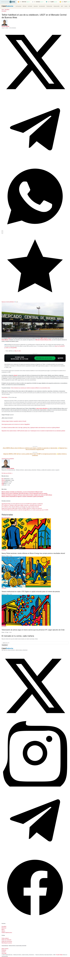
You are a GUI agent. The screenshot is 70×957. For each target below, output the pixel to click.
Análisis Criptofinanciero (7, 932)
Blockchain (42, 6)
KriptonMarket (5, 339)
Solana (3, 482)
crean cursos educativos (42, 408)
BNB (3, 483)
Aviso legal (4, 953)
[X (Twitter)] (35, 719)
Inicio (3, 9)
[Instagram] (35, 786)
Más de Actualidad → (6, 517)
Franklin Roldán (59, 954)
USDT (41, 338)
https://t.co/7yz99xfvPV (60, 346)
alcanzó (15, 375)
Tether (9, 338)
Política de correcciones (7, 941)
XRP (3, 485)
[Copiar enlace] (2, 232)
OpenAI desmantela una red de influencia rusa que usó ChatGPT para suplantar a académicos (22, 503)
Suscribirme (4, 645)
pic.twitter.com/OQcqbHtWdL (10, 347)
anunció (45, 338)
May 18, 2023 (18, 351)
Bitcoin (24, 6)
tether (12, 458)
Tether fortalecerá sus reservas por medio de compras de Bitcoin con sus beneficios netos (30, 388)
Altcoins (30, 6)
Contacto (4, 951)
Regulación (56, 6)
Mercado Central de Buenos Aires (43, 339)
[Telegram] (35, 853)
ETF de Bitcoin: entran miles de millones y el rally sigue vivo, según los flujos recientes (20, 506)
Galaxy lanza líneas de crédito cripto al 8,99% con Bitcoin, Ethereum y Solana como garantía (22, 508)
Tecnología (49, 6)
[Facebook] (35, 920)
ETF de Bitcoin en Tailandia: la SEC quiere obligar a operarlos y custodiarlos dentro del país (21, 505)
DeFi (62, 6)
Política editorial (5, 938)
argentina (4, 458)
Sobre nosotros (5, 948)
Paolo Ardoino (5, 397)
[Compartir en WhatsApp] (35, 229)
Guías (66, 6)
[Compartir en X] (35, 95)
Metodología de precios (7, 943)
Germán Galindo (5, 26)
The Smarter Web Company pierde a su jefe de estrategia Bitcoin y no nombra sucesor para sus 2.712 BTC (25, 510)
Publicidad (4, 950)
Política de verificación (6, 939)
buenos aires (8, 458)
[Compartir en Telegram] (35, 162)
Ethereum (4, 480)
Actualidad (18, 6)
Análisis (36, 6)
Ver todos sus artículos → (7, 473)
